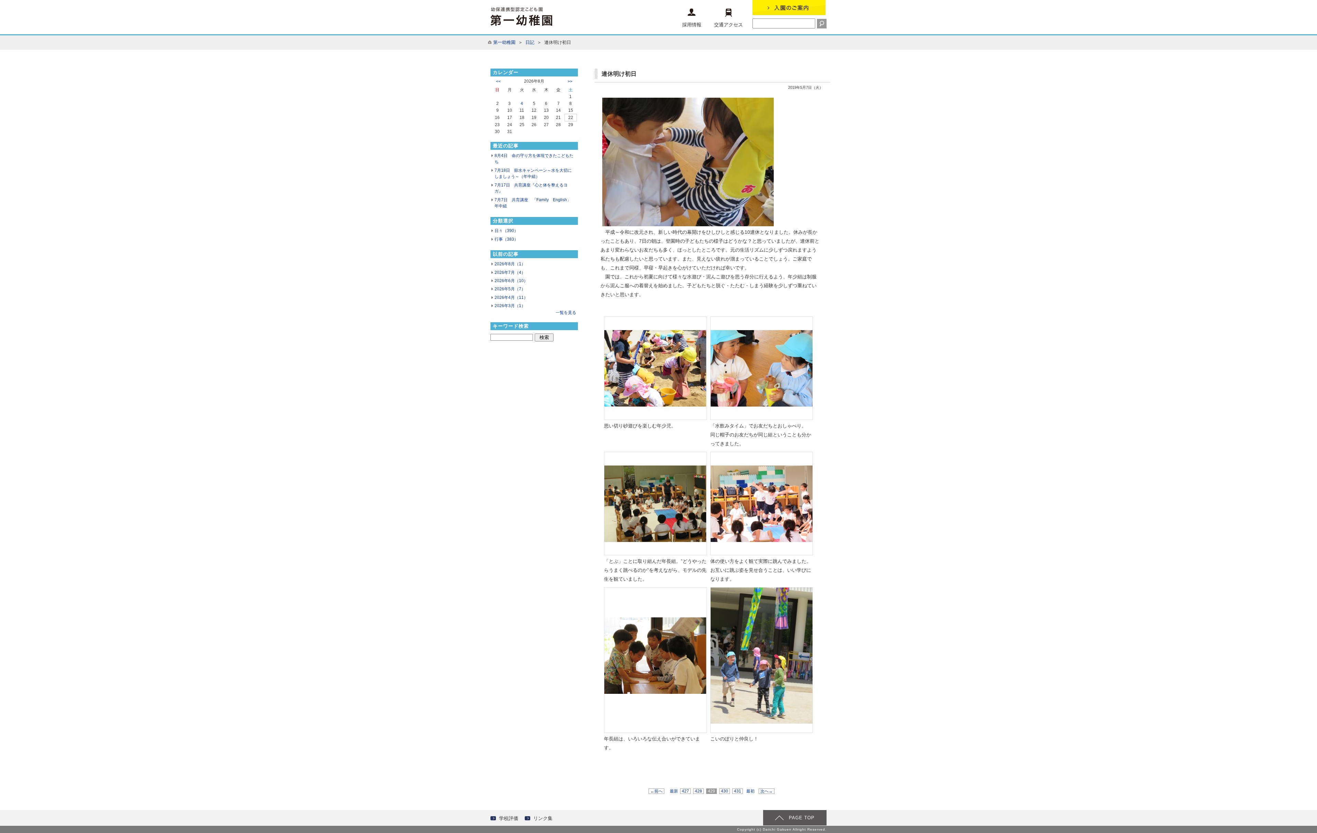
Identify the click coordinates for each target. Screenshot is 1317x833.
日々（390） (506, 231)
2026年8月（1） (510, 264)
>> (570, 82)
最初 (750, 791)
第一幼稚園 (504, 42)
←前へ (656, 791)
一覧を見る (566, 313)
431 (737, 791)
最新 (674, 791)
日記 (529, 42)
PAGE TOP (802, 817)
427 (685, 791)
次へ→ (766, 791)
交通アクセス (728, 24)
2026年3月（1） (510, 306)
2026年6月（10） (511, 281)
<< (498, 82)
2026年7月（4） (510, 272)
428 (698, 791)
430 (724, 791)
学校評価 (508, 818)
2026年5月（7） (510, 289)
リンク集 (543, 818)
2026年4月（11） (511, 297)
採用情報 (691, 24)
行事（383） (506, 239)
